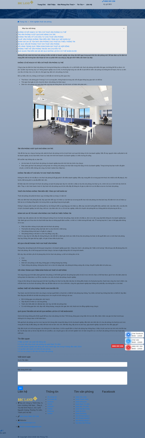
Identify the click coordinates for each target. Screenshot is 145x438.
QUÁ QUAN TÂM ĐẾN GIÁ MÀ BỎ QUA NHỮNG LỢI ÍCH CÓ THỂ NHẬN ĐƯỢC (47, 51)
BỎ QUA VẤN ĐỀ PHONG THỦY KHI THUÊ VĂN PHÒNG (38, 44)
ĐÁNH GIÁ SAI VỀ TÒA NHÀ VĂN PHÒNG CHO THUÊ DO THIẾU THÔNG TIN (46, 42)
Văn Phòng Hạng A (82, 416)
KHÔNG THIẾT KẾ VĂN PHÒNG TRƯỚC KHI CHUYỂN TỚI (39, 49)
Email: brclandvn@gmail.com (30, 427)
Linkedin (50, 406)
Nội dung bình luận (25, 370)
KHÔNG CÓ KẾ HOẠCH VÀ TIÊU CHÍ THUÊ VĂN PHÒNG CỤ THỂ (42, 32)
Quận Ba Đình (80, 411)
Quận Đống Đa (80, 402)
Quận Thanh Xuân (81, 399)
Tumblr (49, 413)
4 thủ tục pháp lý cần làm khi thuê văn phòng (36, 351)
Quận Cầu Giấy (81, 397)
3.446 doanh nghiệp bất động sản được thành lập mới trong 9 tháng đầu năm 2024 (50, 347)
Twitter (50, 409)
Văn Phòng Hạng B (82, 418)
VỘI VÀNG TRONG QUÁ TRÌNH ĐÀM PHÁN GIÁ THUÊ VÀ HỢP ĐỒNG (43, 46)
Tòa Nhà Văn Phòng (82, 423)
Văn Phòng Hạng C (82, 421)
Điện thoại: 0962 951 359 (29, 416)
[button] (72, 28)
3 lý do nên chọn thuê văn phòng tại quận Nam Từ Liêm (40, 344)
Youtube (50, 402)
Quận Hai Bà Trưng (82, 409)
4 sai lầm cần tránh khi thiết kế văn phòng (34, 349)
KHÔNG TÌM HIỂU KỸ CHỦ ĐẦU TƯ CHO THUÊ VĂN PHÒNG (40, 37)
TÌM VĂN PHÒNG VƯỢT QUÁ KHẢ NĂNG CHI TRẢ (36, 34)
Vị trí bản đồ (52, 399)
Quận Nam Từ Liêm (82, 404)
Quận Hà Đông (80, 413)
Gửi (20, 388)
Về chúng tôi (52, 397)
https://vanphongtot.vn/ (27, 423)
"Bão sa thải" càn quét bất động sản (32, 342)
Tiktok (49, 404)
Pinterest (50, 411)
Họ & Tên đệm (23, 360)
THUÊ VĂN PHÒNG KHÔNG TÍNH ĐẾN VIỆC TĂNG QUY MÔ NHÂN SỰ (44, 39)
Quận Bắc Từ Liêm (82, 406)
